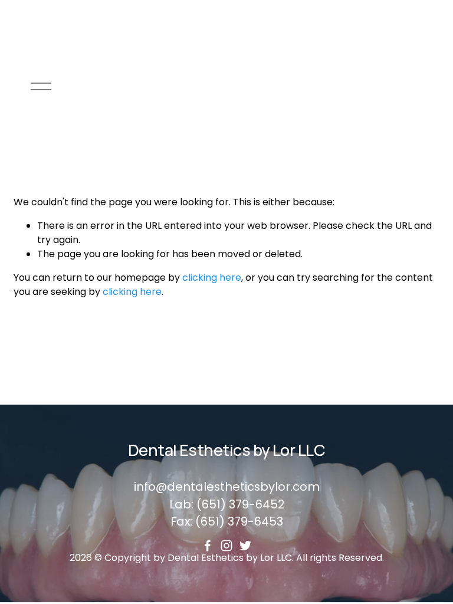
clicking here (211, 277)
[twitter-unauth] (245, 546)
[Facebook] (208, 546)
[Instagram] (226, 546)
